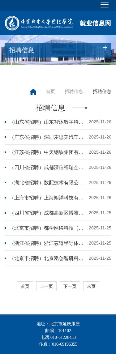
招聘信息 (74, 91)
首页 (50, 91)
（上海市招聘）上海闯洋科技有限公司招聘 (47, 197)
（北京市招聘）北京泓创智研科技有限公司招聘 (47, 258)
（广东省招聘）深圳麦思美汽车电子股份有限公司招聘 (47, 137)
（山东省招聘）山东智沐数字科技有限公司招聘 (47, 122)
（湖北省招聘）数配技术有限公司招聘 (47, 182)
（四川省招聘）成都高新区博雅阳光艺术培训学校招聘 (47, 212)
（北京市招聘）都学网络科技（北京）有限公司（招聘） (47, 228)
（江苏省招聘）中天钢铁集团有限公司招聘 (47, 152)
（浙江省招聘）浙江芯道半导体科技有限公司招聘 (47, 243)
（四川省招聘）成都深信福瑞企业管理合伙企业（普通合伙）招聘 (47, 167)
